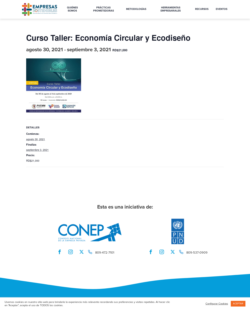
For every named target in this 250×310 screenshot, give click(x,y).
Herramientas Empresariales (171, 9)
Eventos (221, 9)
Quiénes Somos (72, 9)
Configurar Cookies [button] (217, 303)
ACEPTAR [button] (238, 303)
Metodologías (136, 9)
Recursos (201, 9)
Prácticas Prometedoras (103, 9)
